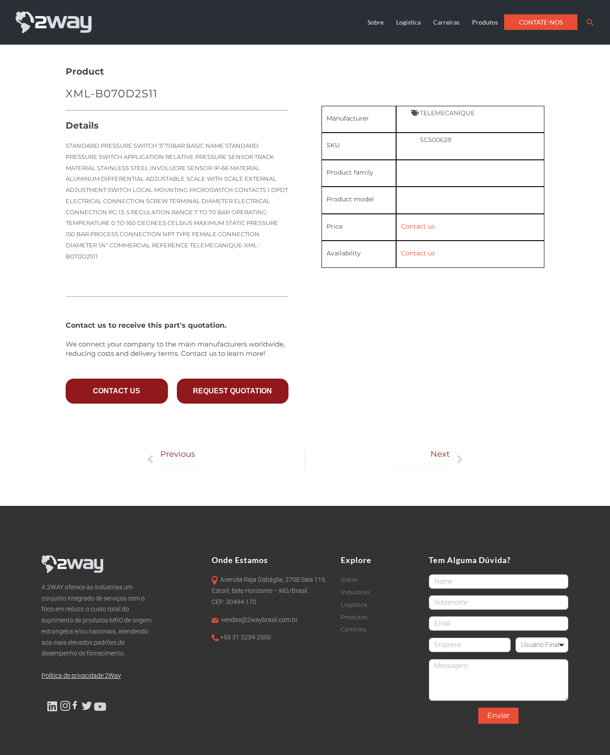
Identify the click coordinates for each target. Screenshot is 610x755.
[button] (590, 22)
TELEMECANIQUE (447, 113)
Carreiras (446, 22)
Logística (408, 22)
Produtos (485, 22)
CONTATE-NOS (541, 22)
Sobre (376, 22)
